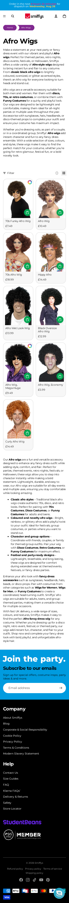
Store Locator (12, 808)
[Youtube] (41, 880)
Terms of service (52, 868)
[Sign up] (60, 688)
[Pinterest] (48, 880)
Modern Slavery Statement (21, 753)
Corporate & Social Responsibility (25, 729)
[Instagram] (27, 880)
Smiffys (39, 862)
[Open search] (12, 16)
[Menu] (4, 16)
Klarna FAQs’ (11, 790)
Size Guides (10, 778)
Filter (10, 173)
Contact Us (10, 772)
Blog (6, 723)
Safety (7, 802)
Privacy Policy (12, 741)
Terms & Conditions (16, 747)
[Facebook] (21, 880)
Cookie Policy (12, 735)
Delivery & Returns (15, 796)
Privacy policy (33, 868)
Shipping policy (34, 872)
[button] (59, 893)
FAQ (6, 784)
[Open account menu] (56, 16)
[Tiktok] (34, 880)
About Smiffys (12, 717)
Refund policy (15, 868)
